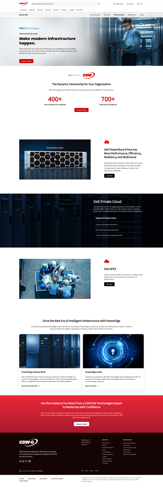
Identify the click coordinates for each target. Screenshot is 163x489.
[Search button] (98, 3)
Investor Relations (106, 452)
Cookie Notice (43, 478)
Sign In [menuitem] (132, 4)
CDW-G (86, 470)
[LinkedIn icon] (23, 461)
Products (85, 444)
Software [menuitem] (32, 10)
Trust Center (105, 463)
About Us (104, 445)
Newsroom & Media (106, 458)
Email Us (41, 471)
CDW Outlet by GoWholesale (129, 454)
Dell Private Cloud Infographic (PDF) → (108, 230)
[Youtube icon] (30, 461)
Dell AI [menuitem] (142, 15)
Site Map (21, 478)
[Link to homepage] (23, 4)
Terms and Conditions (57, 478)
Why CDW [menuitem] (80, 10)
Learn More (109, 176)
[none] (23, 10)
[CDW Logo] (23, 4)
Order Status (86, 442)
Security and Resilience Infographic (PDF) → (110, 235)
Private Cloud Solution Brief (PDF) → (107, 224)
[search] (63, 4)
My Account (85, 440)
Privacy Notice (32, 478)
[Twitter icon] (26, 461)
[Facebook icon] (20, 461)
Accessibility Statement (107, 447)
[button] (139, 4)
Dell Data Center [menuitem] (119, 15)
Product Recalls (126, 449)
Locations (104, 456)
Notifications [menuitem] (120, 4)
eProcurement (126, 445)
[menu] (118, 4)
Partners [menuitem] (64, 10)
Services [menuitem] (48, 10)
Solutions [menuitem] (40, 10)
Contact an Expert (26, 61)
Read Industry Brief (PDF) (30, 386)
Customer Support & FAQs (129, 443)
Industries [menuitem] (56, 10)
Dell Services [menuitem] (132, 15)
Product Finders (127, 452)
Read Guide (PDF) (90, 386)
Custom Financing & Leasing (129, 447)
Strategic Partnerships (107, 461)
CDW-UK (97, 470)
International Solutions (107, 454)
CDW (83, 470)
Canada (91, 470)
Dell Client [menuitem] (107, 15)
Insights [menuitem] (71, 10)
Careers (104, 449)
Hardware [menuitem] (23, 10)
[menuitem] (114, 4)
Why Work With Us (106, 443)
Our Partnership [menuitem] (95, 15)
